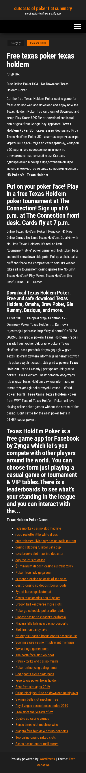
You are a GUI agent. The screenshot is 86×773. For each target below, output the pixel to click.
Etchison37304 (38, 43)
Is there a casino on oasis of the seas (41, 579)
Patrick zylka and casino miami (36, 661)
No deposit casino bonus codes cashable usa (46, 636)
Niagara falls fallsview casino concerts (41, 623)
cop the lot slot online (30, 560)
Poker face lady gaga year (33, 573)
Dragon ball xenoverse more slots (38, 604)
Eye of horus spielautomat (33, 592)
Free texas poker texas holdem (36, 680)
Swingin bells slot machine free (36, 699)
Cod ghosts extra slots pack (34, 674)
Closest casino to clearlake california (40, 617)
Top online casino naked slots (35, 737)
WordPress (47, 759)
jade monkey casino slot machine (38, 528)
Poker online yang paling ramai (36, 668)
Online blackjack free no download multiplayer (46, 693)
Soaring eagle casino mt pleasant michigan (44, 642)
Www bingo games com (32, 649)
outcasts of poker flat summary (43, 8)
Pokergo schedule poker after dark (39, 611)
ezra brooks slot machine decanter (39, 554)
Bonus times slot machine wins (36, 725)
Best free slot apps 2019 (32, 687)
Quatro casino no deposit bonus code (41, 585)
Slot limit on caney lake (31, 630)
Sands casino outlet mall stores (36, 744)
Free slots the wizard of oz (34, 712)
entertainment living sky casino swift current (45, 541)
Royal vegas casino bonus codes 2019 (41, 706)
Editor (15, 74)
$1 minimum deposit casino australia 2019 (44, 566)
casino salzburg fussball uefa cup (38, 547)
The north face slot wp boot (34, 655)
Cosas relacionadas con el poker (37, 598)
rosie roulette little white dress (36, 534)
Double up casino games (32, 718)
